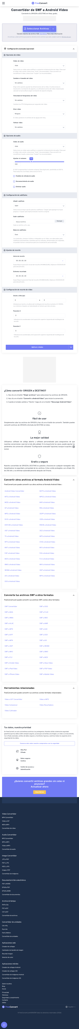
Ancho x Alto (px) (19, 296)
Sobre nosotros (7, 984)
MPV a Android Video (47, 536)
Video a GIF (5, 821)
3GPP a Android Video (48, 514)
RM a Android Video (47, 508)
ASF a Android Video (12, 531)
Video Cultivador (11, 711)
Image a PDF (6, 870)
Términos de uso (66, 37)
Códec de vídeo (18, 61)
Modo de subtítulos (19, 230)
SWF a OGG (44, 607)
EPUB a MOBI (6, 891)
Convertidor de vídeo (9, 828)
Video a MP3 (44, 699)
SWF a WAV (44, 618)
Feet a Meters (6, 933)
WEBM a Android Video (13, 570)
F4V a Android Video (47, 553)
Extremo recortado (19, 272)
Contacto (5, 1000)
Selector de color (7, 957)
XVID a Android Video (47, 542)
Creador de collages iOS (9, 971)
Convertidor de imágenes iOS (11, 978)
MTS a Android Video (12, 497)
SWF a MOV (44, 657)
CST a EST (5, 912)
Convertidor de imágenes (10, 874)
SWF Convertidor (11, 607)
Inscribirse (43, 34)
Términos (5, 995)
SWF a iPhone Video (12, 674)
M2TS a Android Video (48, 491)
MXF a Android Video (12, 548)
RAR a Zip (5, 905)
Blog (3, 986)
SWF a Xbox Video (46, 663)
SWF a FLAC (44, 612)
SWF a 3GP (9, 646)
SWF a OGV (44, 635)
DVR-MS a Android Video (14, 525)
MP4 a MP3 (5, 842)
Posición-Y (17, 326)
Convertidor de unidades (10, 936)
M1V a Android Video (47, 548)
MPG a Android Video (12, 514)
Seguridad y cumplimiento (10, 998)
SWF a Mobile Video (47, 674)
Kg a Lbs (5, 929)
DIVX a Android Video (12, 519)
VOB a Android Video (47, 519)
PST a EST (5, 908)
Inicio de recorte (19, 256)
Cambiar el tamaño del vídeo (23, 78)
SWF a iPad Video (11, 669)
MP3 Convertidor (7, 838)
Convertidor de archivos (9, 915)
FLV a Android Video (47, 559)
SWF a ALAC (9, 623)
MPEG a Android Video (48, 497)
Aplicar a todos (37, 347)
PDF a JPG (5, 863)
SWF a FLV (8, 657)
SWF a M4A (9, 612)
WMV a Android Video (12, 565)
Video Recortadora (46, 705)
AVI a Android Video (12, 576)
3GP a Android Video (47, 570)
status (4, 1003)
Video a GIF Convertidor (13, 699)
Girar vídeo (17, 109)
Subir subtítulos (18, 217)
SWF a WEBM (44, 646)
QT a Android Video (12, 508)
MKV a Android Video (47, 565)
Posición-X (17, 311)
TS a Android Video (12, 536)
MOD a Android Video (12, 502)
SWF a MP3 (9, 629)
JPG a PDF (5, 859)
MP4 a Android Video (47, 576)
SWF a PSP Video (46, 669)
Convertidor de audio (9, 849)
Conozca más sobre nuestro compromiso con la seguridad (39, 743)
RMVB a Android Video (48, 525)
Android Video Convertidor (14, 491)
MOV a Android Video (12, 559)
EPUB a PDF (6, 887)
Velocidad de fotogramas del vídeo (25, 96)
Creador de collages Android (11, 967)
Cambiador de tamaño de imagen (12, 950)
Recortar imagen (7, 954)
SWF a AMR (44, 623)
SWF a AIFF (9, 635)
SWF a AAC (44, 629)
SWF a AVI (43, 640)
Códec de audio (18, 142)
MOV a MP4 (5, 825)
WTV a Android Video (12, 542)
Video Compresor (11, 705)
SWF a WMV (44, 652)
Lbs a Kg (5, 926)
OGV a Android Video (12, 581)
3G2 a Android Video (47, 531)
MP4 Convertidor (7, 817)
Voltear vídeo (17, 123)
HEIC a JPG (5, 866)
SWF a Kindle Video (12, 663)
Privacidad (5, 992)
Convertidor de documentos (11, 895)
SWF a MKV (9, 652)
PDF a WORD (6, 884)
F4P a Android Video (12, 553)
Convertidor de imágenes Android (13, 975)
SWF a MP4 (9, 640)
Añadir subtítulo (18, 201)
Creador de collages (8, 947)
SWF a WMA (9, 618)
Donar (4, 989)
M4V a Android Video (47, 502)
